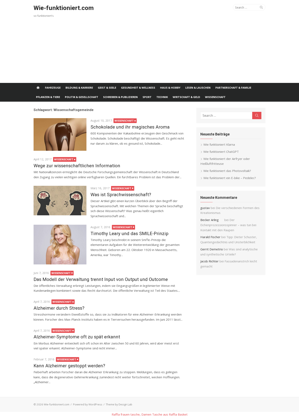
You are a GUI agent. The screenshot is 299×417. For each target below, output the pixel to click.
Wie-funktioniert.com (64, 7)
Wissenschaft (215, 97)
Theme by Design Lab (119, 404)
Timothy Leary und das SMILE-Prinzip (129, 233)
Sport (147, 97)
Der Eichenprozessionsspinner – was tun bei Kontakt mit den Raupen (228, 225)
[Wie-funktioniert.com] (38, 87)
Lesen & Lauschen (198, 87)
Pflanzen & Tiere (48, 97)
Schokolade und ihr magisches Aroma (130, 127)
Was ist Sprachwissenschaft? (121, 194)
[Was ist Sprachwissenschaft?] (60, 200)
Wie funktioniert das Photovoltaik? (227, 171)
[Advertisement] (149, 52)
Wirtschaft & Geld (186, 97)
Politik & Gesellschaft (81, 97)
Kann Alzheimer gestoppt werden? (69, 365)
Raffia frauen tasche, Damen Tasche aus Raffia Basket (150, 414)
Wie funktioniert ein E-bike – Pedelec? (229, 178)
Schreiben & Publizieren (120, 97)
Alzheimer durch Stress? (59, 308)
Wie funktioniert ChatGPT (221, 152)
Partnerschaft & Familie (233, 87)
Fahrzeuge (53, 87)
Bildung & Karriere (79, 87)
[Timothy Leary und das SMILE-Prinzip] (60, 244)
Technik (162, 97)
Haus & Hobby (170, 87)
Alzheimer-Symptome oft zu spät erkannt (77, 336)
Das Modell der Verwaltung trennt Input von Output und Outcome (101, 279)
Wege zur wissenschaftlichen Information (77, 165)
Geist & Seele (107, 87)
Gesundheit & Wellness (138, 87)
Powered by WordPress (87, 404)
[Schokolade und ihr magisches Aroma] (60, 134)
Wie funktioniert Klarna (219, 144)
